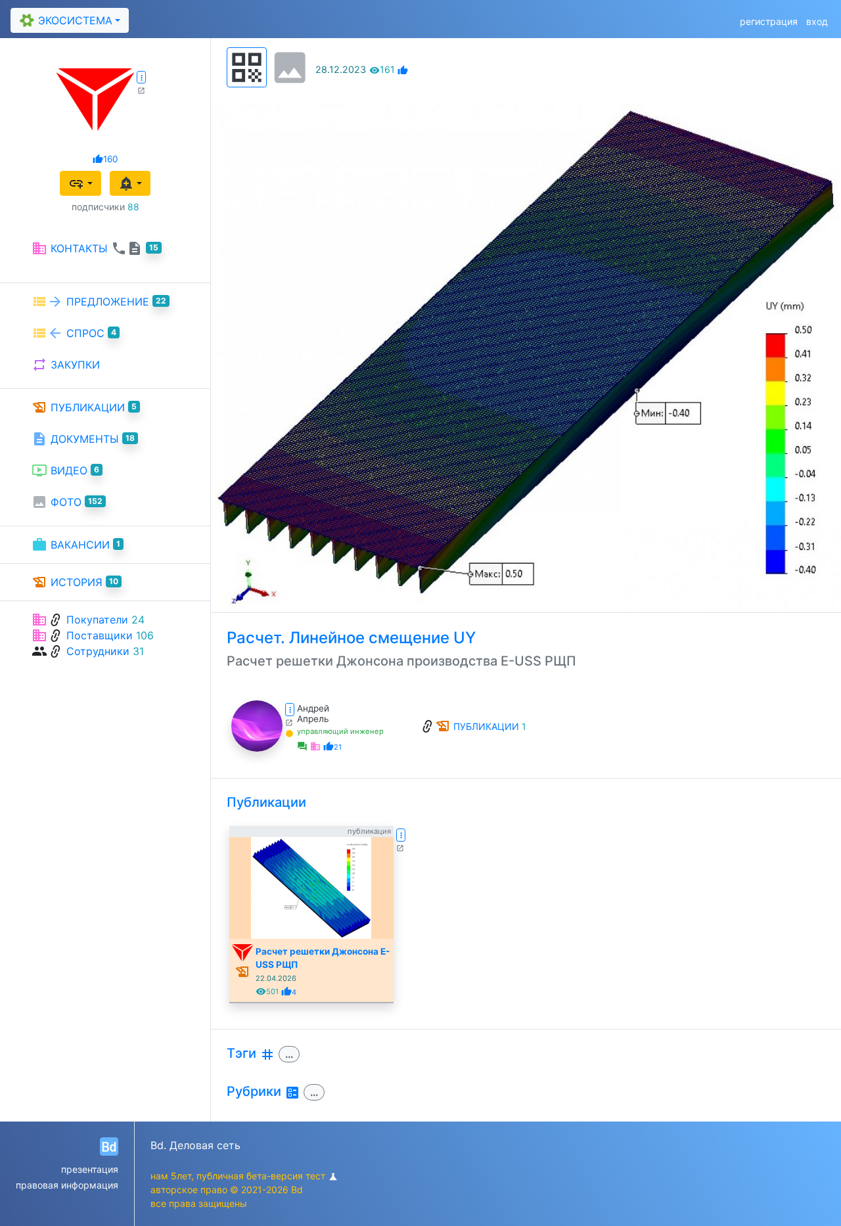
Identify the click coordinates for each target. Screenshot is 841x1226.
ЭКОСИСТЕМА (65, 20)
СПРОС (74, 333)
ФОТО (67, 502)
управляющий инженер (340, 731)
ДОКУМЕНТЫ (83, 439)
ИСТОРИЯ (75, 582)
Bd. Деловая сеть (195, 1145)
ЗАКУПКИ (66, 365)
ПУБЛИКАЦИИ (84, 407)
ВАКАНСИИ (76, 545)
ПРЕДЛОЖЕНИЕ (99, 301)
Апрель (313, 719)
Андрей (313, 708)
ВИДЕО (65, 470)
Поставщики (99, 635)
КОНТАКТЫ (95, 248)
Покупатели (97, 619)
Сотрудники (97, 651)
